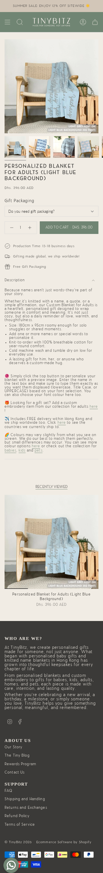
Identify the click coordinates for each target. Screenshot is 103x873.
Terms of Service (20, 825)
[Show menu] (7, 22)
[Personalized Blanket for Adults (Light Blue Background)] (51, 542)
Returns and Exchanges (26, 808)
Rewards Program (20, 764)
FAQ (8, 791)
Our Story (13, 747)
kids (22, 450)
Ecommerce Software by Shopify (64, 842)
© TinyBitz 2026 (18, 842)
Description (15, 280)
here (94, 407)
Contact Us (15, 772)
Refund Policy (17, 816)
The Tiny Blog (17, 755)
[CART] (95, 22)
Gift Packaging (19, 201)
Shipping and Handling (25, 799)
